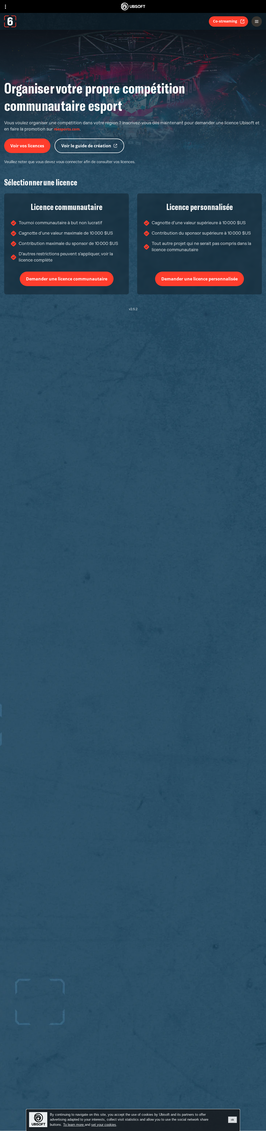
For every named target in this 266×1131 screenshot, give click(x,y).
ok (232, 1119)
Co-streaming (225, 21)
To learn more (74, 1125)
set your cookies (103, 1125)
